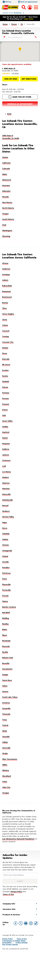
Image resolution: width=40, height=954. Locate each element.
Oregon (5, 214)
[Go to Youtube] (26, 923)
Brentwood (7, 297)
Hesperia (6, 443)
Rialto (4, 629)
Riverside (6, 646)
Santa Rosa (7, 680)
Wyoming (6, 236)
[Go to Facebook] (16, 923)
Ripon (4, 635)
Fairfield (5, 381)
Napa (4, 522)
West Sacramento (9, 759)
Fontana (5, 393)
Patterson (6, 573)
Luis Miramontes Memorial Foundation (18, 839)
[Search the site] (24, 7)
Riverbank (6, 641)
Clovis (4, 319)
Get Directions (29, 79)
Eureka (5, 376)
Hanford (5, 432)
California (6, 163)
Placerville (6, 584)
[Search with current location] (4, 37)
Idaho (4, 174)
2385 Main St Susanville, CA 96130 (10, 136)
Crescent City (7, 342)
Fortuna (5, 398)
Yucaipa (5, 793)
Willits (4, 765)
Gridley (5, 426)
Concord (5, 331)
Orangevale (7, 550)
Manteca (6, 483)
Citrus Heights (8, 314)
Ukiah (4, 731)
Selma (4, 686)
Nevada (5, 197)
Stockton (6, 703)
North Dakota (8, 208)
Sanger (5, 674)
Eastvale (5, 359)
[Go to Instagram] (31, 923)
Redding (5, 618)
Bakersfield (7, 286)
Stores (14, 24)
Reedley (5, 624)
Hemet (5, 438)
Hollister (5, 449)
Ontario (5, 545)
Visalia (5, 753)
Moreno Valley (8, 517)
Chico (4, 308)
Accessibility (7, 942)
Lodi (4, 466)
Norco (4, 528)
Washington (7, 230)
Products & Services (11, 914)
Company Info (9, 904)
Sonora (5, 691)
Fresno (5, 410)
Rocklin (5, 652)
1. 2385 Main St (8, 68)
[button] (10, 13)
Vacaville (6, 736)
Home (5, 24)
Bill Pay (8, 2)
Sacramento (7, 669)
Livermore (6, 460)
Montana (6, 185)
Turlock (5, 725)
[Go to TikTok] (36, 923)
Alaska (5, 157)
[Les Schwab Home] (10, 7)
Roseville (5, 663)
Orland (5, 556)
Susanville (6, 708)
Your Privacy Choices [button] (10, 944)
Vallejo (5, 742)
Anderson (6, 269)
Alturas (5, 263)
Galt (4, 415)
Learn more (28, 19)
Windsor (5, 770)
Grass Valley (7, 421)
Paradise (6, 567)
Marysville (6, 494)
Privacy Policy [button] (16, 891)
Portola (5, 596)
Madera (5, 477)
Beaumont (6, 291)
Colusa (5, 325)
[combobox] (22, 37)
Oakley (5, 539)
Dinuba (5, 348)
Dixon (4, 353)
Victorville (6, 748)
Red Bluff (6, 612)
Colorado (6, 168)
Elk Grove (6, 364)
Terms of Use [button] (8, 894)
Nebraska (6, 191)
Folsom (5, 387)
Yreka (4, 781)
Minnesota (6, 180)
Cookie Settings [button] (22, 942)
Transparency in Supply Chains (14, 941)
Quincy (5, 601)
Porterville (6, 590)
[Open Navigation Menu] (36, 7)
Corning (5, 336)
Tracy (4, 720)
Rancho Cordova (9, 607)
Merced (5, 505)
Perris (4, 579)
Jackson (5, 455)
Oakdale (5, 534)
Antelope (6, 274)
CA (22, 24)
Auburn (5, 280)
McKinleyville (7, 500)
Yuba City (6, 787)
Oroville (5, 562)
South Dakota (8, 219)
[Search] (36, 37)
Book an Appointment (29, 2)
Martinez (6, 488)
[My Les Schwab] (30, 7)
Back (9, 114)
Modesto (6, 511)
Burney (5, 303)
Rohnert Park (7, 657)
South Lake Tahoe (9, 697)
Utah (4, 225)
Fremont (5, 404)
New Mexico (7, 202)
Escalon (5, 370)
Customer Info (9, 909)
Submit (20, 881)
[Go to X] (21, 923)
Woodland (6, 776)
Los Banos (6, 472)
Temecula (6, 714)
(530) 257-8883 (10, 79)
